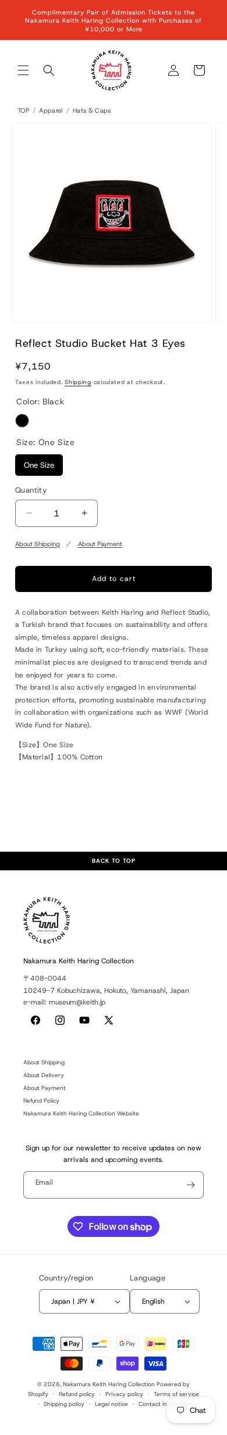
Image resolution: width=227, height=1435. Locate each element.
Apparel (50, 110)
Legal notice (111, 1404)
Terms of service (176, 1394)
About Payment (100, 544)
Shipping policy (64, 1404)
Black (22, 421)
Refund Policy (41, 1100)
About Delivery (43, 1075)
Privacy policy (124, 1394)
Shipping (78, 382)
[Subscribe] (190, 1185)
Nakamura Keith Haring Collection (109, 1384)
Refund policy (77, 1394)
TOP (23, 110)
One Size (39, 462)
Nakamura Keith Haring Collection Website (81, 1113)
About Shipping (37, 544)
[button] (23, 70)
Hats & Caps (92, 110)
